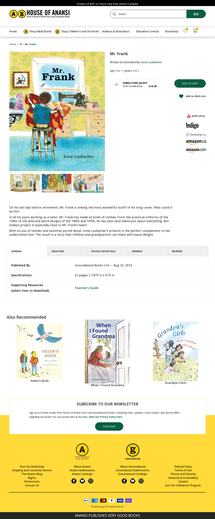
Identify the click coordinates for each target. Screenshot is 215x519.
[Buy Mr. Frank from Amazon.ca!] (196, 142)
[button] (137, 84)
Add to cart (190, 83)
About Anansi (82, 466)
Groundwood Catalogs (132, 474)
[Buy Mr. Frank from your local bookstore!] (196, 115)
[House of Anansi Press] (40, 13)
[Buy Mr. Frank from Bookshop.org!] (196, 134)
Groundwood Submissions (132, 470)
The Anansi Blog (32, 474)
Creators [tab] (57, 251)
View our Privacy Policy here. (106, 416)
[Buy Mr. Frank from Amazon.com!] (196, 151)
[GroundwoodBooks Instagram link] (141, 480)
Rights (32, 478)
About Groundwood (132, 466)
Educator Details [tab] (104, 251)
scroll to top (4, 513)
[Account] (204, 31)
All (20, 44)
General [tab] (16, 251)
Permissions (32, 481)
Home (12, 44)
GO (196, 14)
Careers (183, 481)
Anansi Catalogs (82, 474)
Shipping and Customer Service (32, 470)
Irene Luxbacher (151, 62)
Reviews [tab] (177, 251)
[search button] (114, 14)
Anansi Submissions (82, 470)
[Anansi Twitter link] (82, 480)
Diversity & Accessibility (183, 478)
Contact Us (32, 485)
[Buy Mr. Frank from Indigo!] (192, 126)
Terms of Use (183, 470)
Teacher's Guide (86, 288)
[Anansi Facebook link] (74, 480)
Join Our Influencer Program (183, 485)
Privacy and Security (183, 474)
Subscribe (109, 426)
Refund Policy (183, 466)
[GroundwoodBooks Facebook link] (124, 480)
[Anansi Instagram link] (91, 480)
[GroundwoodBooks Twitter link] (133, 480)
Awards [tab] (137, 251)
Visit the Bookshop (32, 466)
